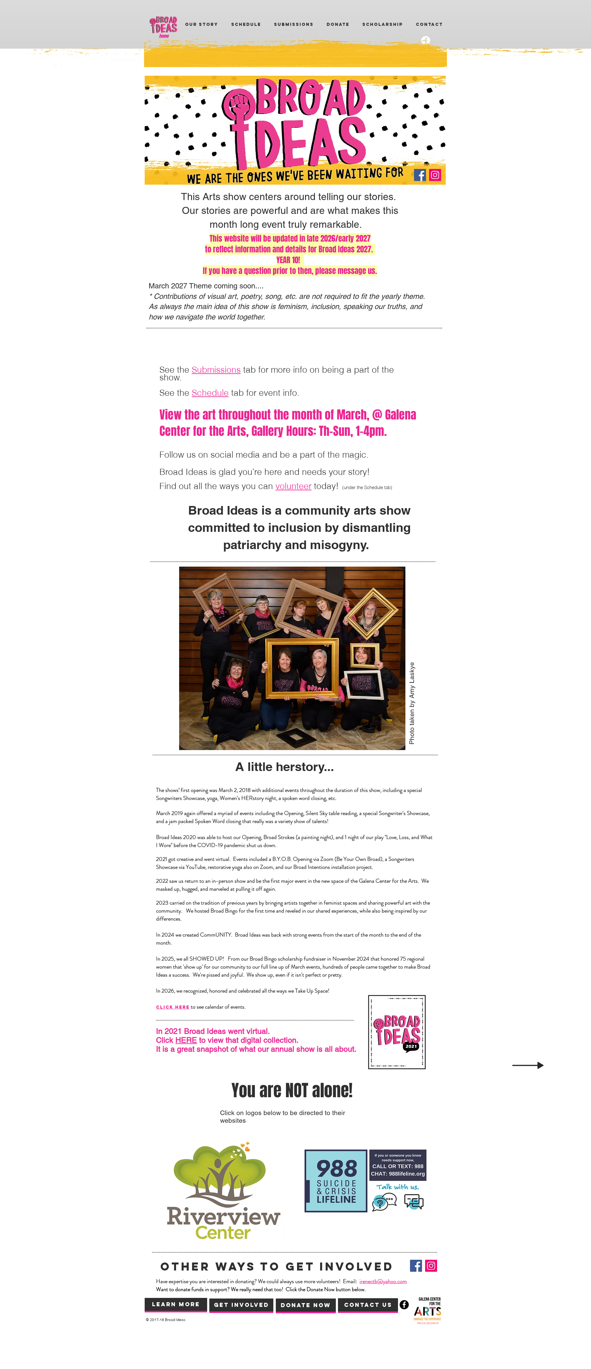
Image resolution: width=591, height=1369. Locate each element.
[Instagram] (435, 175)
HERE (186, 1040)
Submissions (216, 369)
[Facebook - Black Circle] (404, 1304)
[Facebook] (420, 175)
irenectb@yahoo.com (383, 1281)
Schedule (210, 392)
